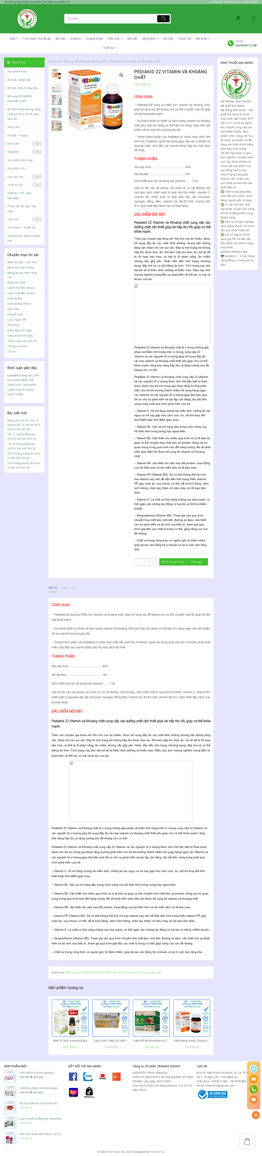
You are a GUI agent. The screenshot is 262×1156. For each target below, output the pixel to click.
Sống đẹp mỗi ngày (19, 330)
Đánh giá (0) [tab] (69, 587)
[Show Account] (238, 19)
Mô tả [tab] (53, 587)
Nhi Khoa (13, 325)
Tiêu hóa (13, 219)
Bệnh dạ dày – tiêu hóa (22, 262)
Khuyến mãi (15, 314)
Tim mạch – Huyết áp (21, 227)
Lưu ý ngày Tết (16, 319)
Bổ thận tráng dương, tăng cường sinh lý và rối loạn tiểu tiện (24, 114)
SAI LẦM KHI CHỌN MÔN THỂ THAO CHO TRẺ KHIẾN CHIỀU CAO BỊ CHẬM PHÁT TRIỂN (22, 385)
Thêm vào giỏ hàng (172, 561)
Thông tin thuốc (17, 346)
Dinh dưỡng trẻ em (19, 303)
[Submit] (163, 18)
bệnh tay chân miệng (20, 267)
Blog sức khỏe (16, 282)
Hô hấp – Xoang (17, 135)
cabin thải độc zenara (21, 287)
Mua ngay (196, 561)
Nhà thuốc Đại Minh (120, 1151)
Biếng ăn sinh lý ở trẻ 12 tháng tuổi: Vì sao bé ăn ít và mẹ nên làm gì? (23, 425)
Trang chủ (55, 61)
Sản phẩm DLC (16, 168)
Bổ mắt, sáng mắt (18, 79)
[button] (121, 75)
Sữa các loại (15, 176)
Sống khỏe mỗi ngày (20, 335)
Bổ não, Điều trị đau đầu (22, 88)
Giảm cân (13, 127)
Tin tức (12, 351)
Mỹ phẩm (13, 151)
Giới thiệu (13, 309)
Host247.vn (157, 1151)
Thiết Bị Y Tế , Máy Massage (19, 195)
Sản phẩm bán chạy (20, 160)
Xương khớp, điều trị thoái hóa (23, 238)
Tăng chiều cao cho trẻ (22, 340)
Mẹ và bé (13, 143)
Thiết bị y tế (15, 184)
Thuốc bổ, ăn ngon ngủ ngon (22, 208)
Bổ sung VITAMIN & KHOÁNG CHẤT (19, 98)
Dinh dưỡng (14, 298)
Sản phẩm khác (17, 71)
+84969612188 (246, 45)
